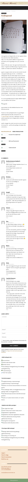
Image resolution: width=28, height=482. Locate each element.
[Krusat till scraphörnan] (4, 136)
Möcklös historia (6, 364)
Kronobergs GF (12, 435)
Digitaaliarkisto (12, 412)
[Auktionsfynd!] (4, 149)
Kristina (8, 176)
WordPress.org (4, 459)
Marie (7, 245)
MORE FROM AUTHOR (18, 131)
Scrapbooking (7, 11)
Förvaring (13, 11)
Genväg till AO (12, 420)
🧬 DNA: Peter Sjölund (6, 372)
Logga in (3, 453)
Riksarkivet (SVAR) (14, 422)
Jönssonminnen (6, 360)
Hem (2, 11)
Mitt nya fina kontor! (14, 141)
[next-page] (4, 154)
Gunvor (8, 207)
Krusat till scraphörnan (14, 134)
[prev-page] (2, 154)
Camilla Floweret (10, 278)
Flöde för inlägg (4, 455)
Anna (7, 263)
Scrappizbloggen (5, 116)
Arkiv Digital (10, 408)
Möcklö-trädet (12, 362)
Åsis (7, 221)
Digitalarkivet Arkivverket (18, 414)
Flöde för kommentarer (6, 457)
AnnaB (8, 192)
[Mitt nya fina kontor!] (4, 142)
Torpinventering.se (6, 370)
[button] (2, 8)
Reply (7, 173)
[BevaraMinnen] (14, 3)
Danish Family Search (17, 410)
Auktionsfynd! (12, 147)
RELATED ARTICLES (6, 131)
